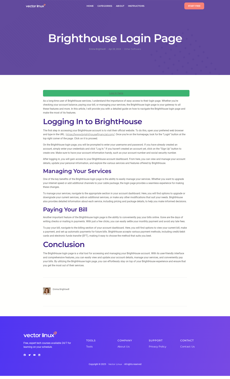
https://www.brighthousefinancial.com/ (90, 134)
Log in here (116, 93)
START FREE (194, 6)
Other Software (132, 49)
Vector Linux (115, 364)
